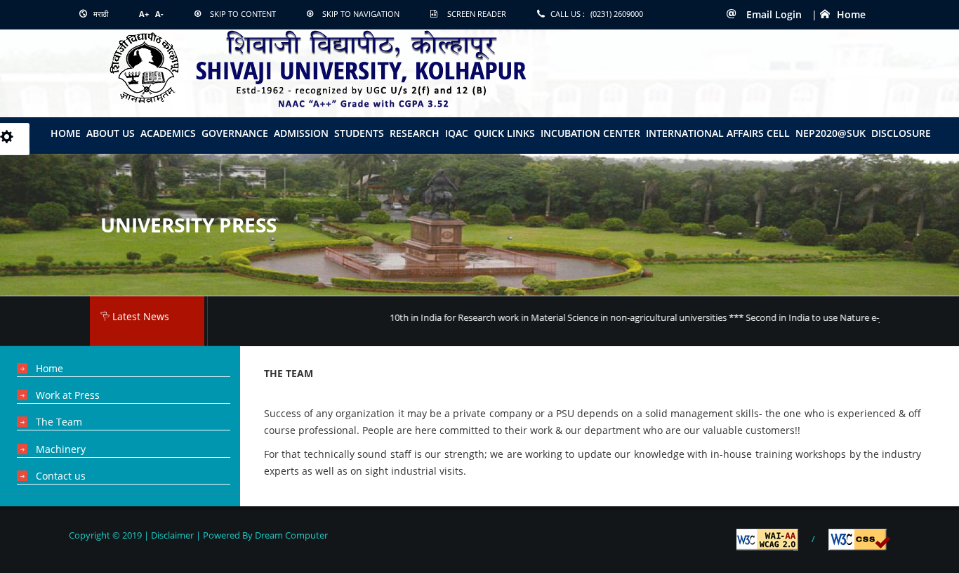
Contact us (61, 475)
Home (851, 14)
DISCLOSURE (901, 133)
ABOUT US (110, 133)
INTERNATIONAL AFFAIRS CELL (718, 133)
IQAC (456, 133)
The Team (59, 421)
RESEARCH (414, 133)
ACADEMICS (168, 133)
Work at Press (68, 395)
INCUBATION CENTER (590, 133)
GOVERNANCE (234, 133)
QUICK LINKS (504, 133)
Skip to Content (243, 13)
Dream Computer (290, 535)
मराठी (99, 13)
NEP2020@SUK (830, 133)
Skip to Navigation (360, 13)
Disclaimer (172, 535)
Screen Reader (476, 13)
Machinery (61, 449)
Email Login (772, 14)
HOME (66, 133)
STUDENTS (359, 133)
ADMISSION (301, 133)
